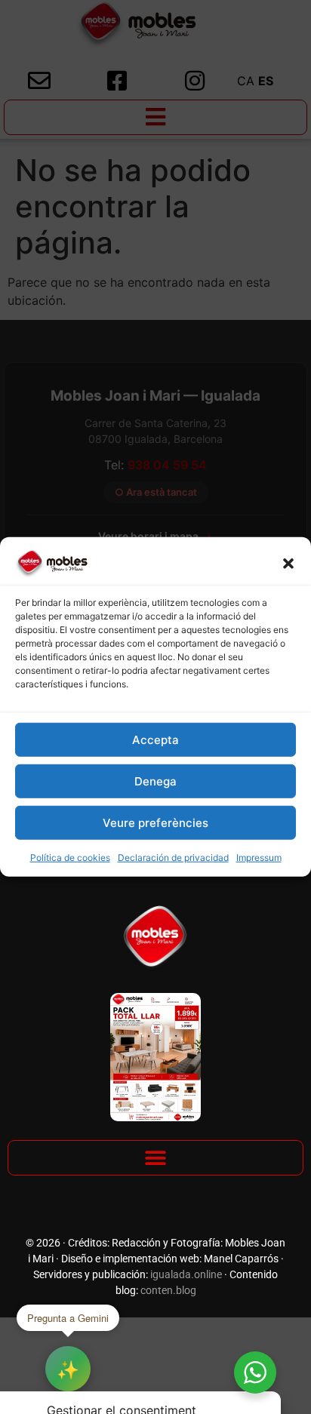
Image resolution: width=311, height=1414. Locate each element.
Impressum (259, 857)
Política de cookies (70, 857)
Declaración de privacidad (173, 857)
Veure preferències (155, 823)
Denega (155, 781)
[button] (288, 563)
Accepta (155, 740)
